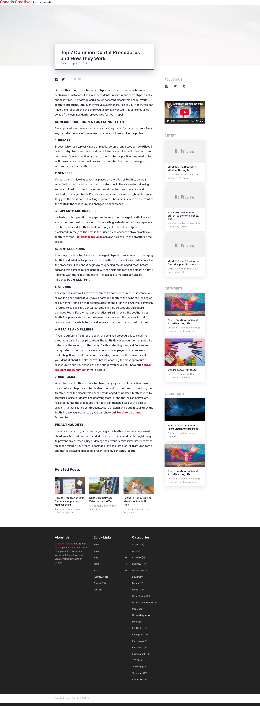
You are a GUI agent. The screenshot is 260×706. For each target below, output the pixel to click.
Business (136, 564)
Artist (135, 544)
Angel (64, 63)
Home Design (139, 596)
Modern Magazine (141, 615)
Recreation (137, 647)
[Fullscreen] (201, 120)
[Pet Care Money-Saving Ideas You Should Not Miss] (138, 485)
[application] (185, 112)
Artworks (136, 557)
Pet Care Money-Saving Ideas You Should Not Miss (137, 501)
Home (96, 544)
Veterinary (137, 673)
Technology (138, 666)
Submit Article (100, 577)
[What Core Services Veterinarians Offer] (104, 485)
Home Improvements (142, 602)
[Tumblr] (184, 86)
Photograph (138, 634)
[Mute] (197, 120)
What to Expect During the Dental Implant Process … (183, 263)
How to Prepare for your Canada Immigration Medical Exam (69, 501)
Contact (97, 589)
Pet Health (137, 628)
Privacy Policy (100, 583)
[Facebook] (167, 86)
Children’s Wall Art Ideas (182, 369)
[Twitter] (175, 86)
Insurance (137, 609)
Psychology (138, 641)
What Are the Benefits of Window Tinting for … (183, 169)
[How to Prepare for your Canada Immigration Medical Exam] (70, 485)
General (136, 583)
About (96, 551)
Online (135, 622)
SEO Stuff (137, 660)
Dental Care (138, 570)
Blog (95, 557)
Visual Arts (137, 679)
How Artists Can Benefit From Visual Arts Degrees (183, 427)
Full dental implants (89, 237)
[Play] (168, 120)
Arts (95, 570)
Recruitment (138, 654)
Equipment (137, 577)
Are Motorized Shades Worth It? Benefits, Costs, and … (183, 216)
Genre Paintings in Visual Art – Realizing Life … (183, 322)
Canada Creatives (64, 543)
